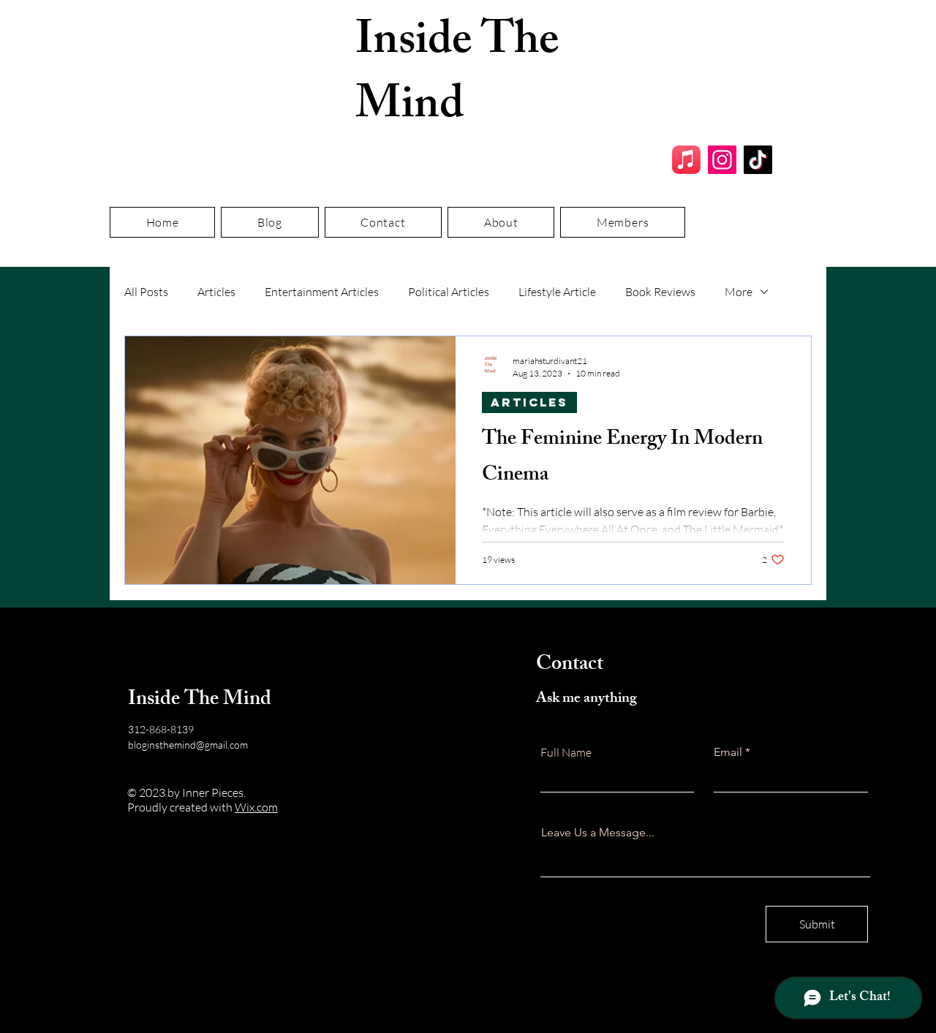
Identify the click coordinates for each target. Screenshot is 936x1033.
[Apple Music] (686, 159)
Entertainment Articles (322, 291)
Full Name (566, 752)
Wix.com (256, 807)
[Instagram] (722, 159)
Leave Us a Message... (597, 833)
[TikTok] (758, 159)
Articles (216, 291)
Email (728, 752)
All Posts (146, 291)
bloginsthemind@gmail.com (188, 744)
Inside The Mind (457, 77)
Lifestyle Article (557, 291)
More (738, 291)
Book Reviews (660, 291)
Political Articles (448, 291)
